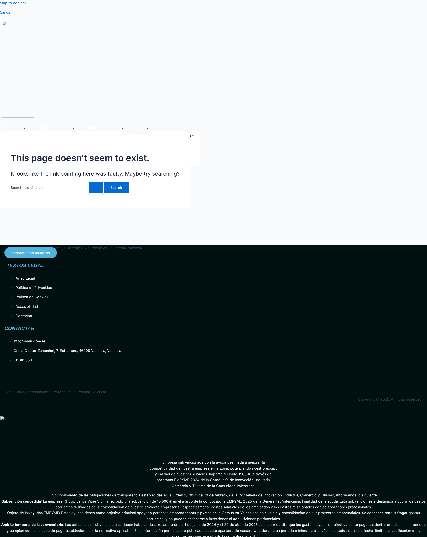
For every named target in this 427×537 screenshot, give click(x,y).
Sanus (5, 12)
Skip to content (13, 3)
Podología (138, 128)
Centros (161, 128)
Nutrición (88, 128)
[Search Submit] (96, 187)
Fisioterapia (41, 128)
